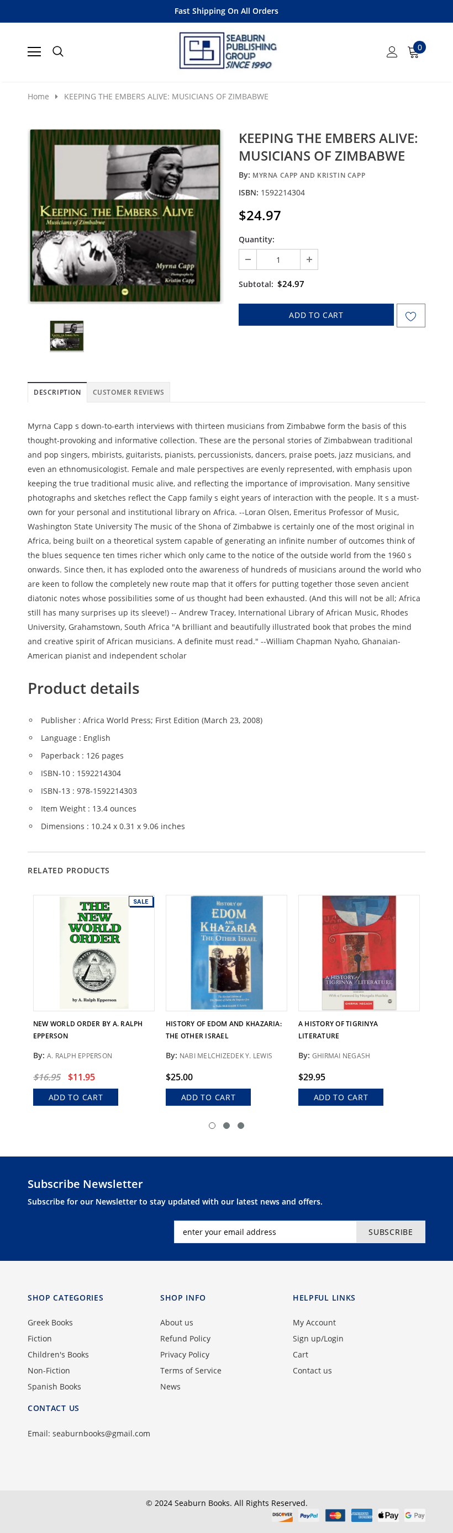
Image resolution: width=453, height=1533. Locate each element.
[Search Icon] (58, 51)
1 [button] (212, 1125)
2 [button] (226, 1125)
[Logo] (227, 48)
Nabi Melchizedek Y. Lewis (226, 1055)
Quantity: (257, 239)
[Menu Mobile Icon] (34, 52)
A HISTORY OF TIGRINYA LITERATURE (338, 1030)
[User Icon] (392, 51)
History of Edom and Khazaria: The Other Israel (224, 1030)
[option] (126, 216)
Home (38, 96)
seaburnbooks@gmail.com (101, 1433)
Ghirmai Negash (341, 1055)
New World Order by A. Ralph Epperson (88, 1030)
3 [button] (241, 1125)
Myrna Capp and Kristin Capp (308, 175)
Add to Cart (76, 1097)
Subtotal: (256, 284)
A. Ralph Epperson (79, 1055)
